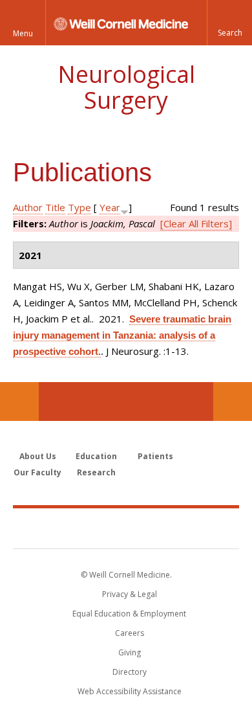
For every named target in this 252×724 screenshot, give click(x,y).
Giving (129, 652)
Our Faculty (37, 472)
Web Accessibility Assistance (130, 691)
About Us (37, 456)
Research (96, 472)
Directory (129, 671)
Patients (155, 456)
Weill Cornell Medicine (126, 528)
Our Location (19, 401)
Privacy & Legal (129, 594)
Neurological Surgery (126, 87)
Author (28, 207)
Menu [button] (23, 33)
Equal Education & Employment (129, 613)
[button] (229, 22)
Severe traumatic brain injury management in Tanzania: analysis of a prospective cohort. (122, 335)
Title (55, 207)
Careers (129, 633)
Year (110, 207)
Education (96, 456)
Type (79, 207)
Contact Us (232, 401)
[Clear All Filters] (196, 223)
